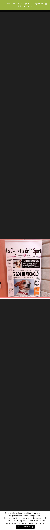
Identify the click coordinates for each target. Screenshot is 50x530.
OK (18, 527)
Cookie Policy (28, 527)
